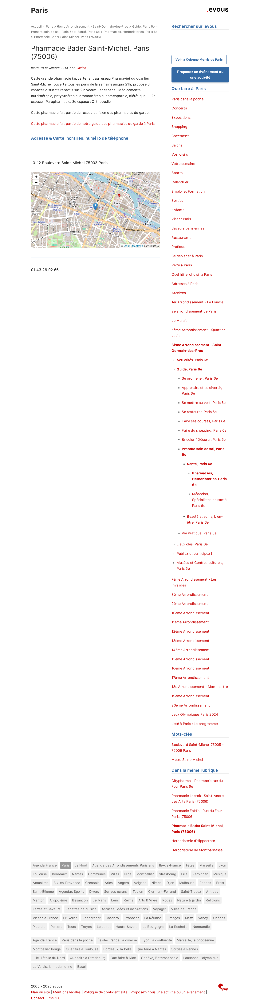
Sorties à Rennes (184, 949)
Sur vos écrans (116, 891)
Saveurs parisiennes (187, 228)
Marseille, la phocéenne (195, 940)
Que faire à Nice (123, 958)
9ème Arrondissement (189, 604)
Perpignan (200, 874)
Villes (115, 874)
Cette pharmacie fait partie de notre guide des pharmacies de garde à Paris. (93, 124)
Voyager (159, 909)
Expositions (181, 117)
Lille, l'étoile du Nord (49, 958)
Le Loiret (104, 927)
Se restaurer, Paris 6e (199, 412)
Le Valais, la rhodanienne (52, 967)
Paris (39, 10)
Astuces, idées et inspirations (125, 909)
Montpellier (145, 874)
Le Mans (99, 900)
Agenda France (45, 865)
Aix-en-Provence (66, 883)
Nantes (77, 874)
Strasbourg (167, 874)
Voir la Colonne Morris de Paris (199, 59)
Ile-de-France (170, 865)
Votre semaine (183, 164)
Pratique (178, 247)
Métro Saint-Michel (187, 760)
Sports (177, 173)
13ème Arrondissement (190, 641)
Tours (71, 927)
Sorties (177, 201)
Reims (128, 900)
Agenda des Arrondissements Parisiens (123, 865)
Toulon (138, 891)
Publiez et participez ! (194, 553)
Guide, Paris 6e (143, 26)
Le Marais (179, 321)
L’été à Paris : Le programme (194, 724)
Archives (178, 293)
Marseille (206, 865)
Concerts (179, 108)
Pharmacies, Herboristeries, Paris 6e (130, 32)
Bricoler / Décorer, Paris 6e (204, 440)
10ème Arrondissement (190, 613)
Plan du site (40, 992)
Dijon (170, 883)
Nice (128, 874)
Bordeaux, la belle (117, 949)
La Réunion (153, 918)
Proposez (132, 918)
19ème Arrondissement (190, 696)
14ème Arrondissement (190, 650)
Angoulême (58, 900)
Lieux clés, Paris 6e (192, 544)
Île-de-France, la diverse (117, 940)
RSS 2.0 (54, 998)
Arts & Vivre (147, 900)
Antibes (212, 891)
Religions (213, 900)
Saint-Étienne (43, 891)
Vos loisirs (179, 154)
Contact (37, 998)
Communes (97, 874)
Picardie (39, 927)
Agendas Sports (71, 891)
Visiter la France (45, 918)
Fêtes (190, 865)
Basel (81, 967)
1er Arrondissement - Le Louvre (197, 302)
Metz (189, 918)
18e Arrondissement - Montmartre (199, 687)
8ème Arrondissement (189, 595)
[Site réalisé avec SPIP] (223, 988)
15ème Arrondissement (190, 659)
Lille (184, 874)
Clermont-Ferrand (162, 891)
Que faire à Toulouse (82, 949)
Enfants (177, 210)
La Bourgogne (153, 927)
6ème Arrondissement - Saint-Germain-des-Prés (92, 26)
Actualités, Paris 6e (192, 360)
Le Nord (81, 865)
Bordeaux (59, 874)
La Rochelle (178, 927)
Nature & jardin (189, 900)
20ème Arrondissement (190, 705)
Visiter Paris (181, 219)
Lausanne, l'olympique (200, 958)
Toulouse (40, 874)
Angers (123, 883)
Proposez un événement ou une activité (200, 75)
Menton (39, 900)
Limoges (173, 918)
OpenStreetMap (133, 246)
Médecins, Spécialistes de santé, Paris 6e (209, 499)
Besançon (80, 900)
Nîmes (156, 883)
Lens (115, 900)
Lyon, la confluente (157, 940)
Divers (94, 891)
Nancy (203, 918)
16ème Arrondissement (190, 668)
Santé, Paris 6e (88, 32)
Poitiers (56, 927)
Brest (220, 883)
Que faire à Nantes (151, 949)
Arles (109, 883)
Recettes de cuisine (81, 909)
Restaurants (181, 238)
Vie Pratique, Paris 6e (199, 533)
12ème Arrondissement (190, 631)
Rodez (167, 900)
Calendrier (179, 182)
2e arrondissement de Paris (193, 311)
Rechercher (91, 918)
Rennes (205, 883)
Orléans (219, 918)
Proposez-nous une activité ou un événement (168, 992)
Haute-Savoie (126, 927)
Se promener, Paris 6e (200, 378)
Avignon (140, 883)
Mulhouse (186, 883)
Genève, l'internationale (159, 958)
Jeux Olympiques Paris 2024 (194, 714)
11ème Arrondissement (190, 622)
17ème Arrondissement (190, 678)
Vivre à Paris (181, 265)
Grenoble (92, 883)
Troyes (86, 927)
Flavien (81, 68)
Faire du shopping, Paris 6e (204, 430)
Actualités (41, 883)
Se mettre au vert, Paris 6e (204, 403)
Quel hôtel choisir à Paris (191, 274)
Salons (176, 145)
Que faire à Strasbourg (87, 958)
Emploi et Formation (188, 191)
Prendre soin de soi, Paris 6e (52, 32)
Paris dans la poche (187, 99)
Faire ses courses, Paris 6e (203, 421)
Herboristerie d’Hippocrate (193, 841)
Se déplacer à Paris (187, 256)
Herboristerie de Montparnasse (197, 850)
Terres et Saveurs (47, 909)
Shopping (179, 127)
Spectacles (180, 136)
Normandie (201, 927)
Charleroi (113, 918)
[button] (95, 206)
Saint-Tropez (191, 891)
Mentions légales (67, 992)
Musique (220, 874)
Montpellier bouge (47, 949)
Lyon (222, 865)
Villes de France (183, 909)
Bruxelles (70, 918)
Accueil (36, 26)
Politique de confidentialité (105, 992)
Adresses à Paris (184, 284)
